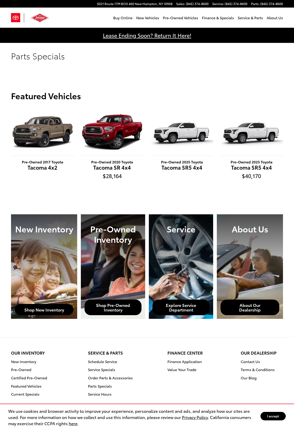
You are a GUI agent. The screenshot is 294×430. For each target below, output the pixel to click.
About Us (275, 17)
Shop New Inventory (44, 309)
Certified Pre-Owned (29, 377)
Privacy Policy (195, 417)
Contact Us (250, 361)
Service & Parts (250, 17)
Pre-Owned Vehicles (180, 17)
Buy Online (123, 17)
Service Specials (101, 369)
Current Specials (25, 394)
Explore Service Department (181, 307)
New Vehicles (147, 17)
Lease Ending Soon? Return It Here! (147, 35)
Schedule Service (102, 361)
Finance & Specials (218, 17)
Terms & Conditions (258, 369)
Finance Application (184, 361)
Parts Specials (100, 386)
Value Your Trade (181, 369)
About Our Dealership (250, 307)
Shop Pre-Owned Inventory (113, 307)
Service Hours (100, 394)
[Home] (17, 17)
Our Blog (249, 377)
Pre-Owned (21, 369)
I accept (273, 416)
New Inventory (23, 361)
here (73, 423)
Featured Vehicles (26, 386)
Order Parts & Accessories (110, 377)
